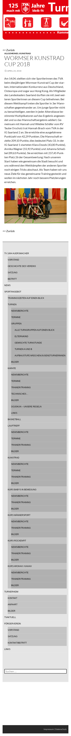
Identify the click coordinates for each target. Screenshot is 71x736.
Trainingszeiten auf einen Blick (26, 298)
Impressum (49, 729)
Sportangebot (12, 292)
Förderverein (12, 623)
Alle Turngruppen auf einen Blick (34, 330)
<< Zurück (9, 50)
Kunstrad (25, 53)
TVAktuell (10, 617)
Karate (12, 368)
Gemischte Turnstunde (28, 343)
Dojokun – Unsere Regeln (26, 406)
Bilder (15, 362)
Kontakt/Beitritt (17, 643)
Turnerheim (11, 592)
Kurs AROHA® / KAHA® (20, 566)
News (7, 285)
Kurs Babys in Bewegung (22, 489)
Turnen (12, 304)
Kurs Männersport (19, 515)
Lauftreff (14, 426)
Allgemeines (11, 53)
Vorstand (13, 260)
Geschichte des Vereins (22, 266)
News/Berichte (19, 311)
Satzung (12, 272)
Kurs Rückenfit (17, 540)
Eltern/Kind (21, 336)
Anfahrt (12, 604)
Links (14, 413)
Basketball (14, 419)
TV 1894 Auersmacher (16, 253)
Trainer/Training (21, 387)
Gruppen (16, 323)
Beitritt (12, 279)
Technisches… (19, 394)
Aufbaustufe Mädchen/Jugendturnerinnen (40, 355)
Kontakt (12, 598)
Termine (16, 317)
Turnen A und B (23, 349)
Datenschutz (61, 729)
